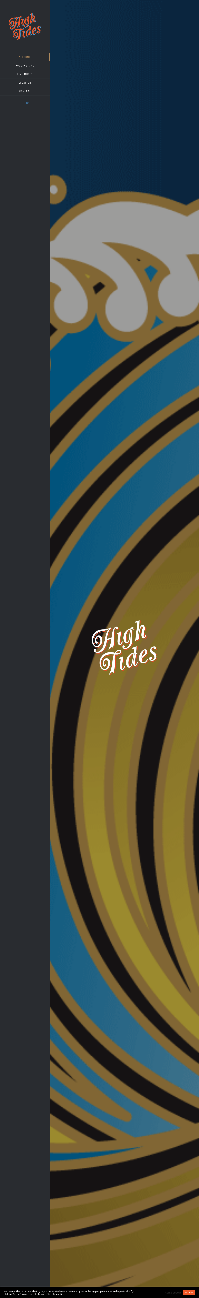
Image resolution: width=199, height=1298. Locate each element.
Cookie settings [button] (173, 1292)
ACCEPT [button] (189, 1292)
